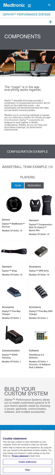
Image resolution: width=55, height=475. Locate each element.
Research (34, 185)
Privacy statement (20, 456)
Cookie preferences (27, 462)
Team (17, 185)
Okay (27, 470)
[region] (27, 452)
